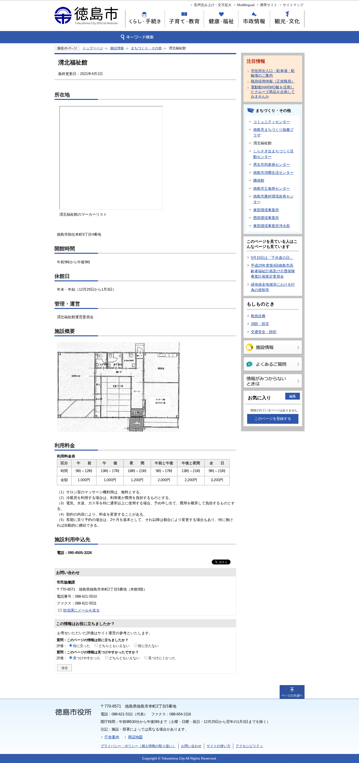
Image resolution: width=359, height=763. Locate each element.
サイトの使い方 (219, 746)
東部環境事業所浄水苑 (271, 226)
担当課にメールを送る (81, 610)
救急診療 (258, 316)
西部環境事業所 (266, 218)
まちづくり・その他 (146, 48)
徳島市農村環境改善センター (273, 199)
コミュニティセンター (271, 122)
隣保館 (258, 180)
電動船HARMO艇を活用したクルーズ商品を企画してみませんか (273, 91)
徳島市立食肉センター (271, 188)
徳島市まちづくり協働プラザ (273, 132)
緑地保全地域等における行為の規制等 (273, 287)
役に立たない (148, 646)
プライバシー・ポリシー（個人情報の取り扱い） (138, 746)
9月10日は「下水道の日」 (272, 257)
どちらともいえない (114, 646)
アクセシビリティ (249, 746)
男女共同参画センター (271, 164)
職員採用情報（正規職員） (273, 81)
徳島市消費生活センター (273, 172)
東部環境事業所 (266, 210)
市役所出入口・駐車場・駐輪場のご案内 (273, 73)
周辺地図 (135, 737)
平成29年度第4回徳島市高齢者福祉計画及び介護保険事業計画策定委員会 (273, 270)
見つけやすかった (86, 658)
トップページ (93, 48)
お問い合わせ (191, 746)
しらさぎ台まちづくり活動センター (273, 154)
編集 (292, 396)
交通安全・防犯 (263, 332)
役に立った (81, 646)
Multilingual (245, 5)
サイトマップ (293, 5)
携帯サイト (268, 5)
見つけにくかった (162, 658)
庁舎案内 (112, 737)
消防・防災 (260, 324)
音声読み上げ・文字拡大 (213, 5)
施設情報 (117, 48)
